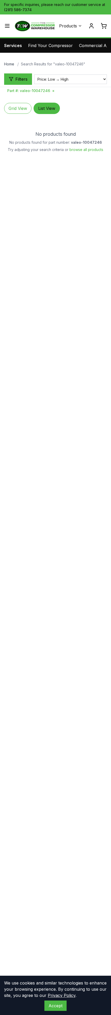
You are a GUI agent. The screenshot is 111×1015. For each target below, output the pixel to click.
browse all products (86, 149)
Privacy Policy (61, 995)
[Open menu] (7, 26)
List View (46, 108)
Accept (55, 1005)
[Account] (91, 26)
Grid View (18, 108)
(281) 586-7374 (18, 9)
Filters (21, 79)
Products (68, 25)
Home (9, 64)
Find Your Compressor (50, 45)
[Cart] (104, 26)
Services (13, 45)
